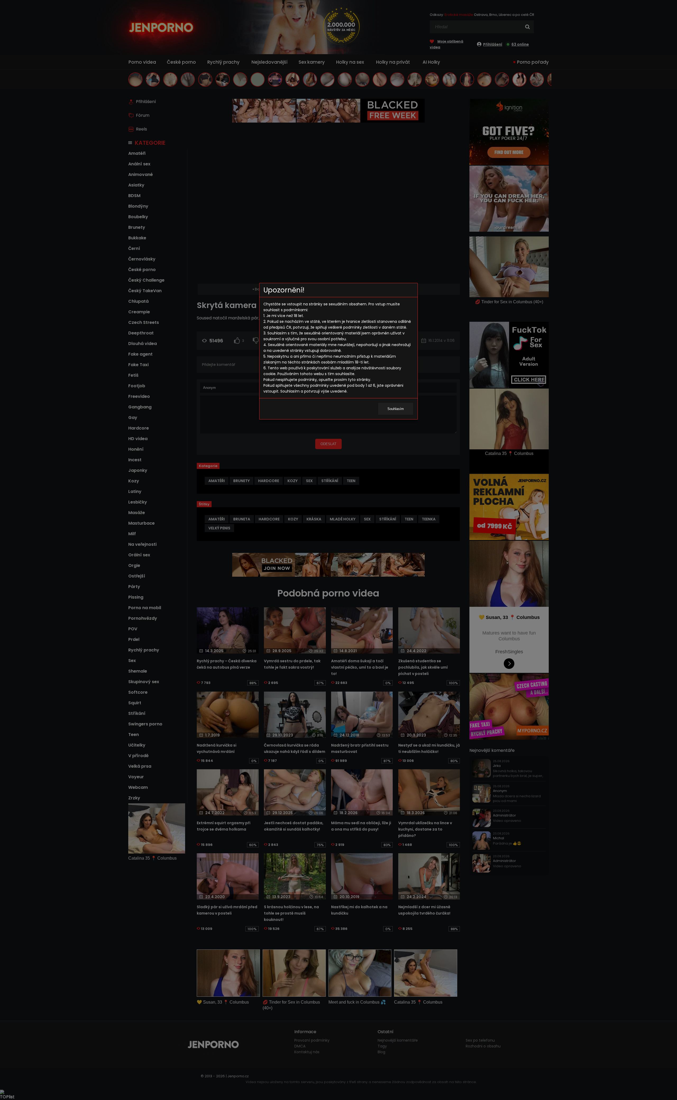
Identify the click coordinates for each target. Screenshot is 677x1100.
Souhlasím (395, 409)
